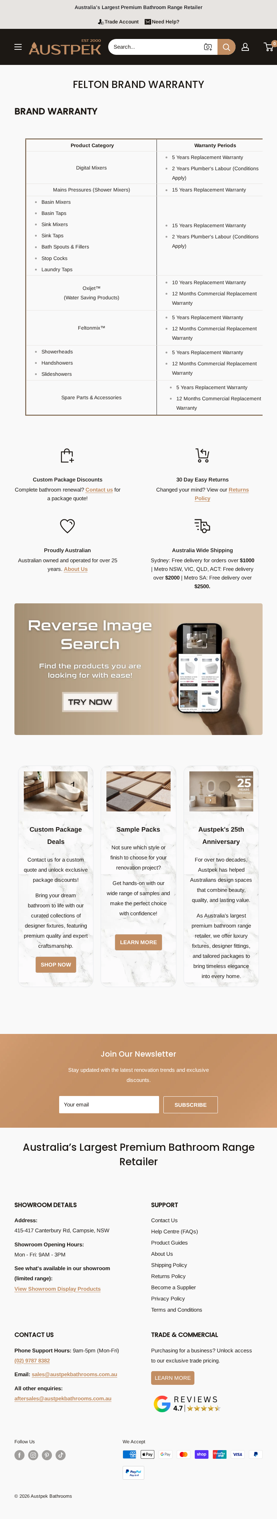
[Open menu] (18, 47)
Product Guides (169, 1243)
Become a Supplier (173, 1287)
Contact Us (164, 1220)
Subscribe (191, 1105)
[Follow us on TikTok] (61, 1455)
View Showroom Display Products (57, 1289)
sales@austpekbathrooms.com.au (74, 1374)
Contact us (99, 489)
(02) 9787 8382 (32, 1360)
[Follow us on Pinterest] (47, 1455)
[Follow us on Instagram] (33, 1455)
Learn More (173, 1378)
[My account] (245, 47)
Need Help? (165, 22)
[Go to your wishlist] (256, 46)
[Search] (226, 47)
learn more (138, 942)
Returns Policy (168, 1276)
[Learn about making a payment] (192, 1465)
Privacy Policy (168, 1298)
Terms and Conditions (176, 1310)
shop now (56, 964)
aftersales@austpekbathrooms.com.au (62, 1398)
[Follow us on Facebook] (19, 1455)
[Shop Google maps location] (187, 1397)
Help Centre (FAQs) (174, 1231)
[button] (268, 47)
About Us (76, 569)
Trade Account (121, 22)
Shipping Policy (169, 1265)
